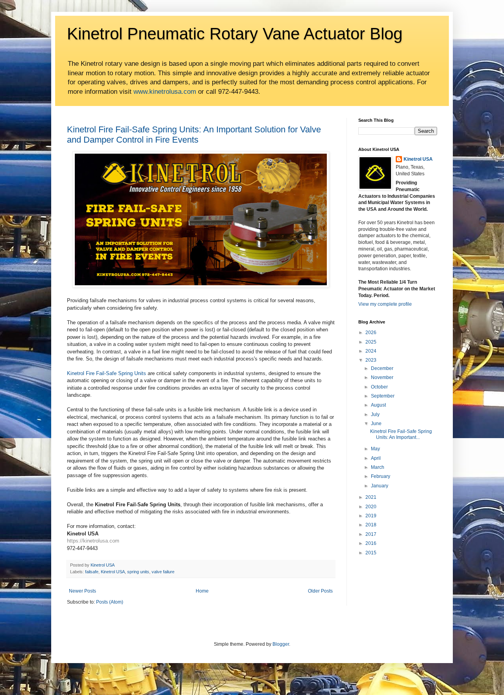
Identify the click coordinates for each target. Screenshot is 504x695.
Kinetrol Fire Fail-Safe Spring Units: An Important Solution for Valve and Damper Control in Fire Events (194, 135)
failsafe (91, 571)
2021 (370, 497)
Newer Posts (82, 591)
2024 (370, 351)
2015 (370, 553)
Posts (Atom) (109, 602)
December (382, 368)
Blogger (280, 644)
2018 (370, 525)
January (379, 486)
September (383, 396)
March (377, 467)
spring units (138, 571)
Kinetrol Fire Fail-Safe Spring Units (106, 373)
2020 (370, 506)
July (375, 414)
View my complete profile (385, 304)
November (382, 377)
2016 (370, 543)
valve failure (163, 571)
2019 (370, 515)
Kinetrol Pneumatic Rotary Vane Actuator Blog (234, 33)
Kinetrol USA (113, 571)
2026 (370, 332)
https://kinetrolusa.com (93, 541)
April (376, 458)
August (378, 405)
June (376, 423)
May (375, 449)
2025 (370, 342)
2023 (370, 360)
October (379, 387)
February (380, 476)
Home (202, 591)
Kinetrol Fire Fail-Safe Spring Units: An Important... (401, 434)
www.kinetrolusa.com (164, 91)
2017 (370, 534)
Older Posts (320, 591)
